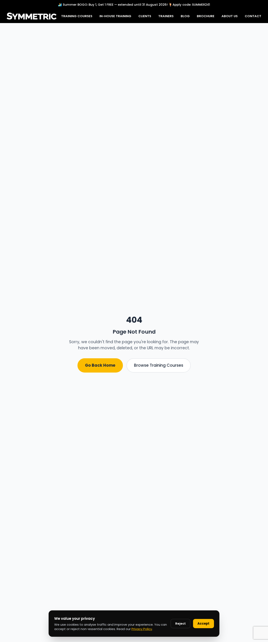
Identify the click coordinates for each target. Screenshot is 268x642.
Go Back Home (100, 365)
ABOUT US (230, 16)
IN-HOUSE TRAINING (115, 16)
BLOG (185, 16)
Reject (180, 623)
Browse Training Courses (158, 365)
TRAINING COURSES (76, 16)
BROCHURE (205, 16)
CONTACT (253, 16)
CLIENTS (144, 16)
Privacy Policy (141, 629)
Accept (203, 623)
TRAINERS (166, 16)
